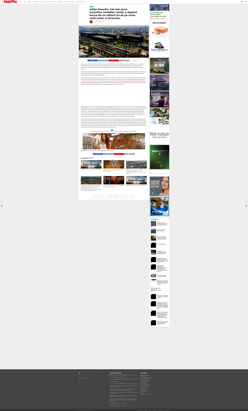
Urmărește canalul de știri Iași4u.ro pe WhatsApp (124, 131)
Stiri (25, 1)
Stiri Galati (142, 389)
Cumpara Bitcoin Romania (145, 378)
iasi (89, 150)
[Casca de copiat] (159, 37)
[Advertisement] (114, 95)
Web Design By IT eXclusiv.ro (146, 377)
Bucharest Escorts (144, 382)
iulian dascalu (93, 150)
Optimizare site (143, 383)
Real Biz (142, 392)
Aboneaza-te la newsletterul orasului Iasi (100, 131)
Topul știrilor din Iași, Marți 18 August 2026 (135, 185)
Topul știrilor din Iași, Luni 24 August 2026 (90, 169)
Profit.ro (83, 68)
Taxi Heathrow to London (145, 384)
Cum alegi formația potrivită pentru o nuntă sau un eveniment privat (113, 186)
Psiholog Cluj (143, 387)
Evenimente (60, 1)
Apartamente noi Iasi (38, 1)
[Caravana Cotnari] (113, 149)
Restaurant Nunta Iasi (144, 375)
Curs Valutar (142, 376)
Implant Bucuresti (144, 388)
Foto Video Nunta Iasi (50, 1)
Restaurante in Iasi (80, 1)
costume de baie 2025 (144, 381)
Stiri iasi (112, 150)
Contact (29, 1)
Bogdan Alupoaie (98, 21)
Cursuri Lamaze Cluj (144, 385)
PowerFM (142, 393)
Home (20, 1)
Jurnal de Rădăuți (144, 390)
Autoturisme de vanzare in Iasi (146, 394)
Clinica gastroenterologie (145, 379)
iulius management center (103, 150)
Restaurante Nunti (69, 1)
